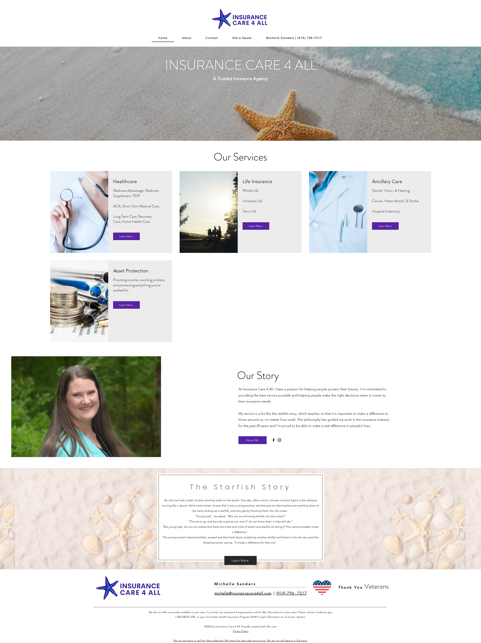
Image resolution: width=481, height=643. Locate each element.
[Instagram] (279, 440)
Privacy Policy (240, 631)
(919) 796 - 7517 (291, 593)
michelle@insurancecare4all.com (243, 593)
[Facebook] (273, 440)
